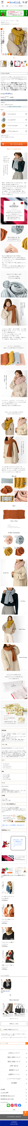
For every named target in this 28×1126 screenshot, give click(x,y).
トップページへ (4, 1102)
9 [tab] (18, 17)
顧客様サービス (14, 1070)
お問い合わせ (14, 1066)
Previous (1, 14)
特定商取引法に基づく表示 (7, 1099)
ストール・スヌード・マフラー (7, 20)
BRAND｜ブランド (5, 22)
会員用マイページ (14, 1074)
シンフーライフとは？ (14, 1078)
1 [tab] (9, 17)
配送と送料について (14, 1057)
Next (26, 14)
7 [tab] (16, 17)
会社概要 (14, 1083)
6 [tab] (15, 17)
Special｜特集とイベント (6, 1034)
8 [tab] (17, 17)
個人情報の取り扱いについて (8, 1095)
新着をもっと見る (14, 1023)
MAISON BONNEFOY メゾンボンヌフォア (10, 24)
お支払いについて (14, 1053)
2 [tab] (10, 17)
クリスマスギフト (5, 1037)
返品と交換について (14, 1061)
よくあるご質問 (4, 1092)
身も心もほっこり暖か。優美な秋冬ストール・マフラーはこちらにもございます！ (18, 843)
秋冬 (17, 20)
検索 (23, 2)
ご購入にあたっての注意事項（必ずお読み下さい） (13, 826)
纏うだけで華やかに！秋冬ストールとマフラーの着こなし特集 (13, 1034)
